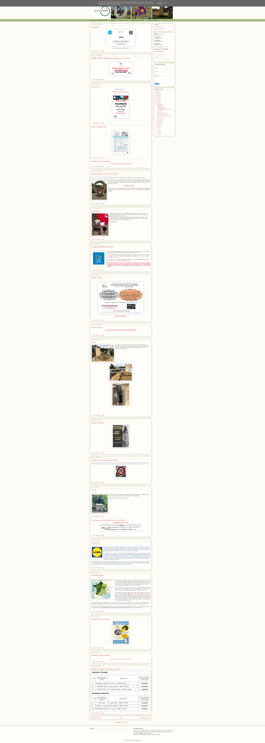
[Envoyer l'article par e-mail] (103, 50)
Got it (165, 3)
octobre (159, 120)
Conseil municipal (96, 327)
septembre (159, 121)
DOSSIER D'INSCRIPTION (120, 316)
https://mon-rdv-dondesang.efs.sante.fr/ (120, 91)
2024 (157, 95)
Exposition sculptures (97, 423)
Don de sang (95, 87)
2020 (157, 102)
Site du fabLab (158, 26)
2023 (157, 97)
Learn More (159, 3)
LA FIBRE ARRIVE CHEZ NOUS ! (102, 247)
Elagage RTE (95, 27)
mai (158, 129)
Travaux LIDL (95, 543)
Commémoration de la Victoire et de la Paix (104, 174)
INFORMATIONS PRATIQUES (138, 20)
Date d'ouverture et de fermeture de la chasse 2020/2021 (108, 520)
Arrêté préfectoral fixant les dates (121, 522)
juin (158, 127)
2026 (157, 91)
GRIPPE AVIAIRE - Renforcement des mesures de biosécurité (110, 58)
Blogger (139, 740)
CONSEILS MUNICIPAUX (102, 20)
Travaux (93, 342)
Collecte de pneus (96, 278)
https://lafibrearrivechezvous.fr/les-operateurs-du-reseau (118, 260)
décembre (159, 104)
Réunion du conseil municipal (100, 655)
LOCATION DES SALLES (124, 20)
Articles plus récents (96, 717)
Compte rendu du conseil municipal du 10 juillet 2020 (120, 659)
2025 (157, 93)
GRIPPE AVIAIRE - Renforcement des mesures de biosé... (163, 109)
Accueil (93, 20)
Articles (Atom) (124, 722)
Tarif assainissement (97, 575)
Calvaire (93, 490)
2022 (157, 99)
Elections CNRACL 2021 (99, 127)
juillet (158, 125)
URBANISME (113, 20)
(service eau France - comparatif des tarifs (138, 593)
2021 (157, 100)
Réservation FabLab (159, 29)
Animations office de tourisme (100, 619)
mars (158, 133)
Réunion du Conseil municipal (100, 161)
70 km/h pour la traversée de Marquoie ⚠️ (104, 460)
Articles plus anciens (145, 717)
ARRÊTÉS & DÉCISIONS (152, 20)
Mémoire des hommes (129, 185)
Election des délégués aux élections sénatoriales (106, 669)
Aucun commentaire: (96, 50)
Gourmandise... (96, 211)
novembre (159, 118)
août (158, 123)
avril (158, 131)
